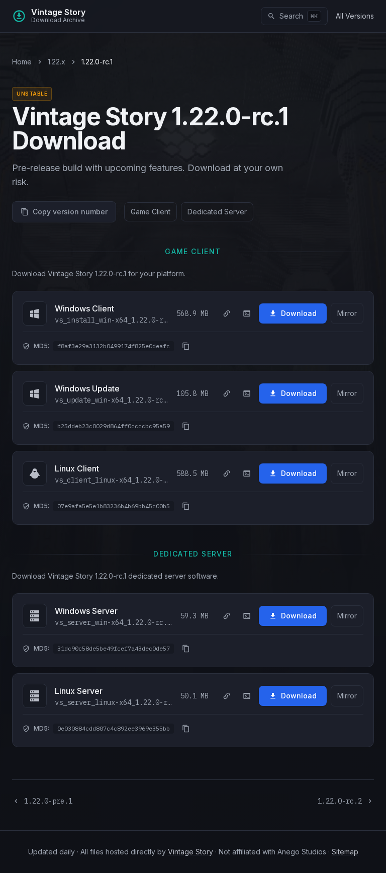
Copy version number (70, 211)
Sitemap (345, 851)
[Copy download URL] (227, 313)
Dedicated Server (217, 211)
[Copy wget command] (247, 313)
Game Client (150, 211)
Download (299, 313)
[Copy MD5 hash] (186, 346)
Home (22, 61)
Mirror (347, 313)
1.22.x (56, 61)
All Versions (355, 16)
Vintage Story (190, 851)
